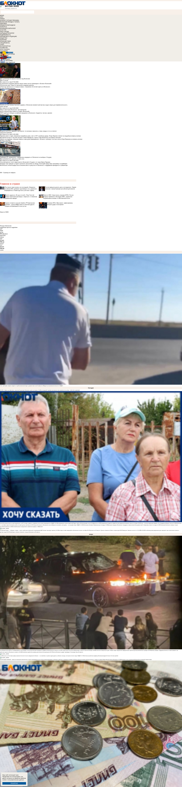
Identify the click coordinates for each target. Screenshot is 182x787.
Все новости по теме (6, 82)
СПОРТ (2, 44)
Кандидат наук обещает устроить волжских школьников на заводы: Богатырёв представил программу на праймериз (33, 163)
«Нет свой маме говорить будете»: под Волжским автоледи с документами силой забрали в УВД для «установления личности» (29, 385)
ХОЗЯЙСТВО (4, 47)
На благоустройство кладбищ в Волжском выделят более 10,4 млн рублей (101, 655)
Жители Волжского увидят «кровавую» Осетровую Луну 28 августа (67, 652)
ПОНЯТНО (14, 783)
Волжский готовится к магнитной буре (83, 650)
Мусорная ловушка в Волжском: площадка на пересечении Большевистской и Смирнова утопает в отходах (132, 524)
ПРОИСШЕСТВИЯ (5, 41)
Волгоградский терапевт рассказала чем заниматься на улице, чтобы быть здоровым (60, 390)
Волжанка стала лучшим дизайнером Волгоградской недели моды (136, 659)
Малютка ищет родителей (7, 62)
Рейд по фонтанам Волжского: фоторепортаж (13, 109)
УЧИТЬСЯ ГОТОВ (10, 54)
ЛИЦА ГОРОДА (4, 31)
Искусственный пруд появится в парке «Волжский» (15, 111)
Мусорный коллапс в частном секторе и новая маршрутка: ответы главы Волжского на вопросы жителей (30, 137)
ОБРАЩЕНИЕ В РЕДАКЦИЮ (8, 36)
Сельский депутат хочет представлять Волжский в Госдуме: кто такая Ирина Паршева (25, 162)
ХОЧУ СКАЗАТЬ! (5, 49)
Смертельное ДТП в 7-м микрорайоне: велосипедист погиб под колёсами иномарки (22, 650)
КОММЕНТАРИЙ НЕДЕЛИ (7, 25)
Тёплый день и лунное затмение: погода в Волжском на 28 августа (24, 532)
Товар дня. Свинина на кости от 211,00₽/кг (132, 530)
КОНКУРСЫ (3, 26)
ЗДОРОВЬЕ (3, 23)
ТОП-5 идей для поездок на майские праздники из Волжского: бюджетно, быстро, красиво (26, 113)
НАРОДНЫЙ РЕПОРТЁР (7, 33)
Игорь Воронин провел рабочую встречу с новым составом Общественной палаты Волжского (96, 659)
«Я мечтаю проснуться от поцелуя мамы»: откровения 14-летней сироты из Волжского (25, 87)
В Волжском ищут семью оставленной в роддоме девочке (17, 85)
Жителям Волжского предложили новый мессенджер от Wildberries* (27, 526)
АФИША (2, 18)
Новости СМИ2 (4, 212)
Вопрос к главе (4, 114)
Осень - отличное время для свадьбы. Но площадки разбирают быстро (156, 523)
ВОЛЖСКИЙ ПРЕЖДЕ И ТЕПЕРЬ (10, 22)
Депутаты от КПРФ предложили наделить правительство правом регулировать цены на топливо (115, 523)
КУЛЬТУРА (3, 30)
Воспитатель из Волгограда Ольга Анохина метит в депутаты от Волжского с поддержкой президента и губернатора (33, 165)
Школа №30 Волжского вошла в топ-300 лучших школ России (58, 650)
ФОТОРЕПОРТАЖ (5, 46)
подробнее (14, 227)
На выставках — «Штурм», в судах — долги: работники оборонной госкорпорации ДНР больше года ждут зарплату (29, 530)
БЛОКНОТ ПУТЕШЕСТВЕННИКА (9, 20)
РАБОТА (10, 52)
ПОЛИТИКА (3, 39)
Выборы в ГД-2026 (5, 140)
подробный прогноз (5, 227)
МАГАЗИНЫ (9, 60)
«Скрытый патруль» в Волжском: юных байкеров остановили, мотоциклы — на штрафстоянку (54, 524)
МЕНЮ (2, 15)
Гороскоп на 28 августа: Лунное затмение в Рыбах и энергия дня (105, 530)
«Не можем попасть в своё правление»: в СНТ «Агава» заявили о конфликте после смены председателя (27, 523)
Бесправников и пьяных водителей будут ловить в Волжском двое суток (73, 523)
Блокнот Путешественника (7, 88)
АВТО (1, 17)
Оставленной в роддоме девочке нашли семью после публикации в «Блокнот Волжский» (26, 83)
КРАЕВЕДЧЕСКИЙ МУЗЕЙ (7, 28)
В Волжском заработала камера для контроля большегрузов (35, 652)
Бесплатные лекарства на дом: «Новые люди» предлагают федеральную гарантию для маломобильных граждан (121, 650)
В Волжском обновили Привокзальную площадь (94, 524)
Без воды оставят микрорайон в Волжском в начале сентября (72, 530)
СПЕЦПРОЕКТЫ (5, 43)
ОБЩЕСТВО (3, 38)
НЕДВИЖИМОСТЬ (5, 35)
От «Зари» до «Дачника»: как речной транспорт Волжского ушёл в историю (20, 390)
